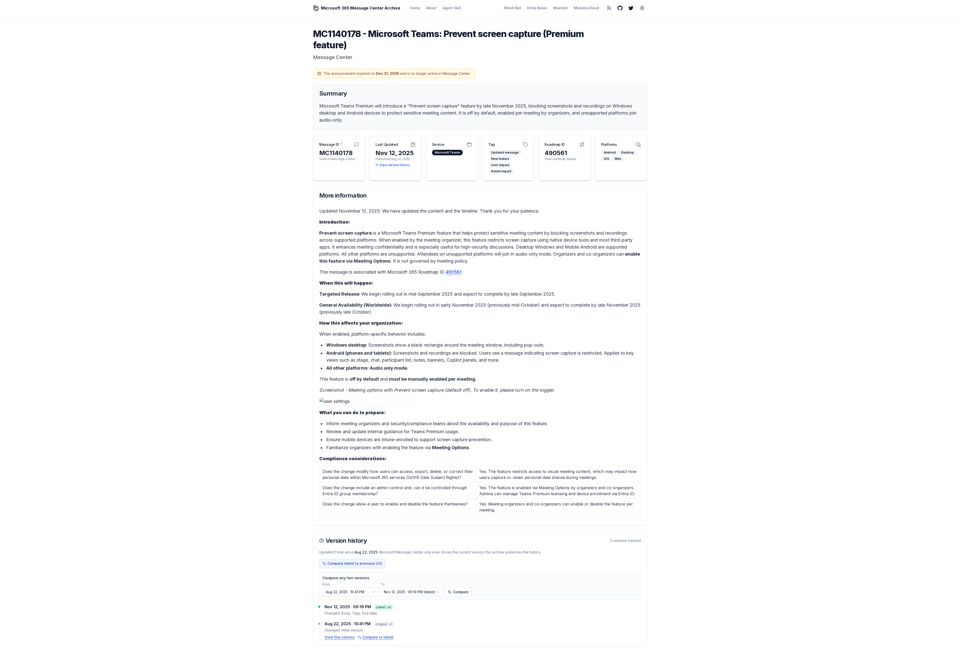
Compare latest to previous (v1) (355, 563)
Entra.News (537, 8)
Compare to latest (378, 637)
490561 (453, 272)
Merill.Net (512, 8)
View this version (339, 637)
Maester (560, 8)
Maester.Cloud (586, 8)
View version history (395, 165)
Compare (460, 592)
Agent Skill (451, 8)
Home (415, 8)
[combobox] (350, 591)
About (431, 8)
